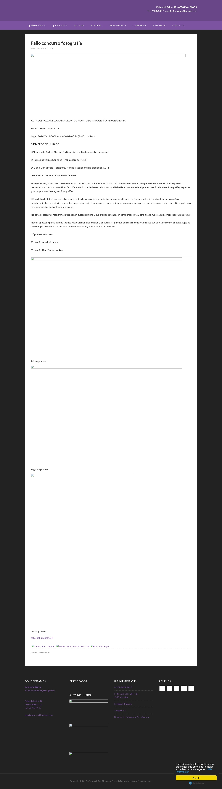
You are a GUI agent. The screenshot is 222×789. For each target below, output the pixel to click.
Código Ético (120, 710)
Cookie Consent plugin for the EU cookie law (196, 783)
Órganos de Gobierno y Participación (131, 717)
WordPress (137, 781)
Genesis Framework (121, 781)
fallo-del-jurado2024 (42, 637)
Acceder (148, 781)
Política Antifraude (123, 704)
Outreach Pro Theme (98, 781)
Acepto (196, 778)
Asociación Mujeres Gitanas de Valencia (50, 10)
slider (47, 652)
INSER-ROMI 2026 (123, 687)
